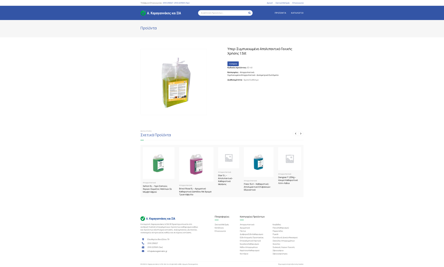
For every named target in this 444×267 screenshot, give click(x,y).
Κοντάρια (244, 254)
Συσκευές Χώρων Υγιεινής (284, 247)
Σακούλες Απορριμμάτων (284, 241)
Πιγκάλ (275, 234)
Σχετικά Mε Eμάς (283, 3)
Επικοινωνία (298, 3)
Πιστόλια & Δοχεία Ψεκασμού (285, 237)
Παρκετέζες (278, 231)
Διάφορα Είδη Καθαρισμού (251, 234)
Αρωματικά (245, 228)
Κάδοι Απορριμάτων (249, 247)
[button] (295, 133)
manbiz (301, 264)
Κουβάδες (277, 224)
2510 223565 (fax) (182, 3)
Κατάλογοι (297, 12)
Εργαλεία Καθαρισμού (249, 244)
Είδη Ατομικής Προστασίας (252, 237)
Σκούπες (276, 244)
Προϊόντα (280, 12)
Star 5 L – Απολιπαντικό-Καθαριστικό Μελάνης (225, 180)
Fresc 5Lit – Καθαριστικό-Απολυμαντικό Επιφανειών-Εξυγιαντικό (257, 187)
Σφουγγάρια (278, 250)
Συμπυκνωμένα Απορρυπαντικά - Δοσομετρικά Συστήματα (252, 75)
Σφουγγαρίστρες (280, 254)
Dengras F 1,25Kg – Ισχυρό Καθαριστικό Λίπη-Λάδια (288, 180)
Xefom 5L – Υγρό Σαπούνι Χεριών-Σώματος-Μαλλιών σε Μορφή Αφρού (157, 189)
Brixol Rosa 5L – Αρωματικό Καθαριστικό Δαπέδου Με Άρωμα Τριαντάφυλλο (195, 191)
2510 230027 (168, 3)
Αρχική (270, 3)
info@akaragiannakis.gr (157, 251)
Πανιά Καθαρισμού (281, 228)
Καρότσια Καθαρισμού (249, 250)
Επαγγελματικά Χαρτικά (250, 241)
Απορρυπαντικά (247, 72)
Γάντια (243, 231)
